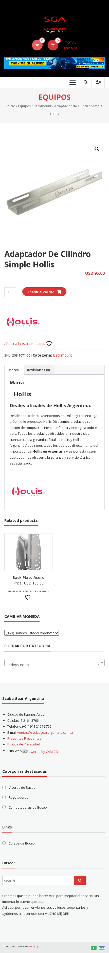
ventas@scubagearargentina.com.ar (45, 732)
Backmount (42, 106)
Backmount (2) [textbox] (53, 664)
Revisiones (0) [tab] (38, 369)
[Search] (80, 880)
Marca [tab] (13, 369)
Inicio (10, 106)
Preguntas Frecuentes (24, 738)
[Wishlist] (37, 45)
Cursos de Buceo (22, 843)
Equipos (24, 106)
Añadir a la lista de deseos (25, 343)
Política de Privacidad (23, 744)
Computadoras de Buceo (28, 807)
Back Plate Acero (28, 577)
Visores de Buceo (22, 787)
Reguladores (18, 797)
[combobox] (54, 662)
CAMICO (31, 946)
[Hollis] (23, 321)
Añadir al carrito (40, 292)
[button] (96, 149)
